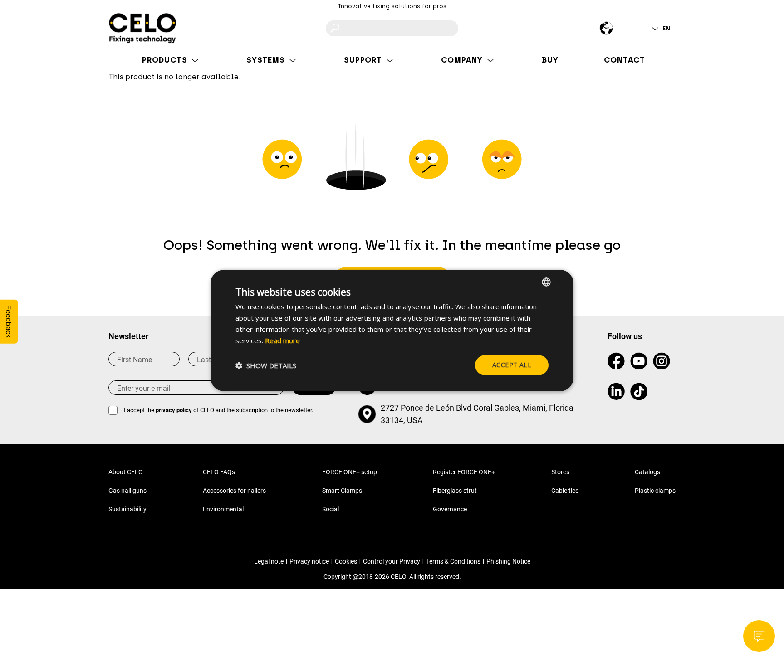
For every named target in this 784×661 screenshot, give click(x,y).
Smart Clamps (342, 490)
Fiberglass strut (455, 490)
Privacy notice (309, 561)
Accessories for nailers (234, 490)
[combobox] (546, 282)
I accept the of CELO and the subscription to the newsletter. (218, 410)
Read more (282, 340)
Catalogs (647, 472)
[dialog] (392, 330)
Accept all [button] (511, 364)
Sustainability (127, 509)
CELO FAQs (219, 472)
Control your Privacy (391, 561)
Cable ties (564, 490)
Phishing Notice (508, 561)
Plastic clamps (655, 490)
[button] (265, 365)
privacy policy (174, 410)
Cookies (346, 561)
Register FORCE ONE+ (464, 472)
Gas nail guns (127, 490)
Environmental (223, 509)
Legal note (269, 561)
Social (330, 509)
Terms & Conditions (453, 561)
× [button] (558, 281)
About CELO (125, 472)
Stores (560, 472)
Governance (450, 509)
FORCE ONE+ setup (349, 472)
